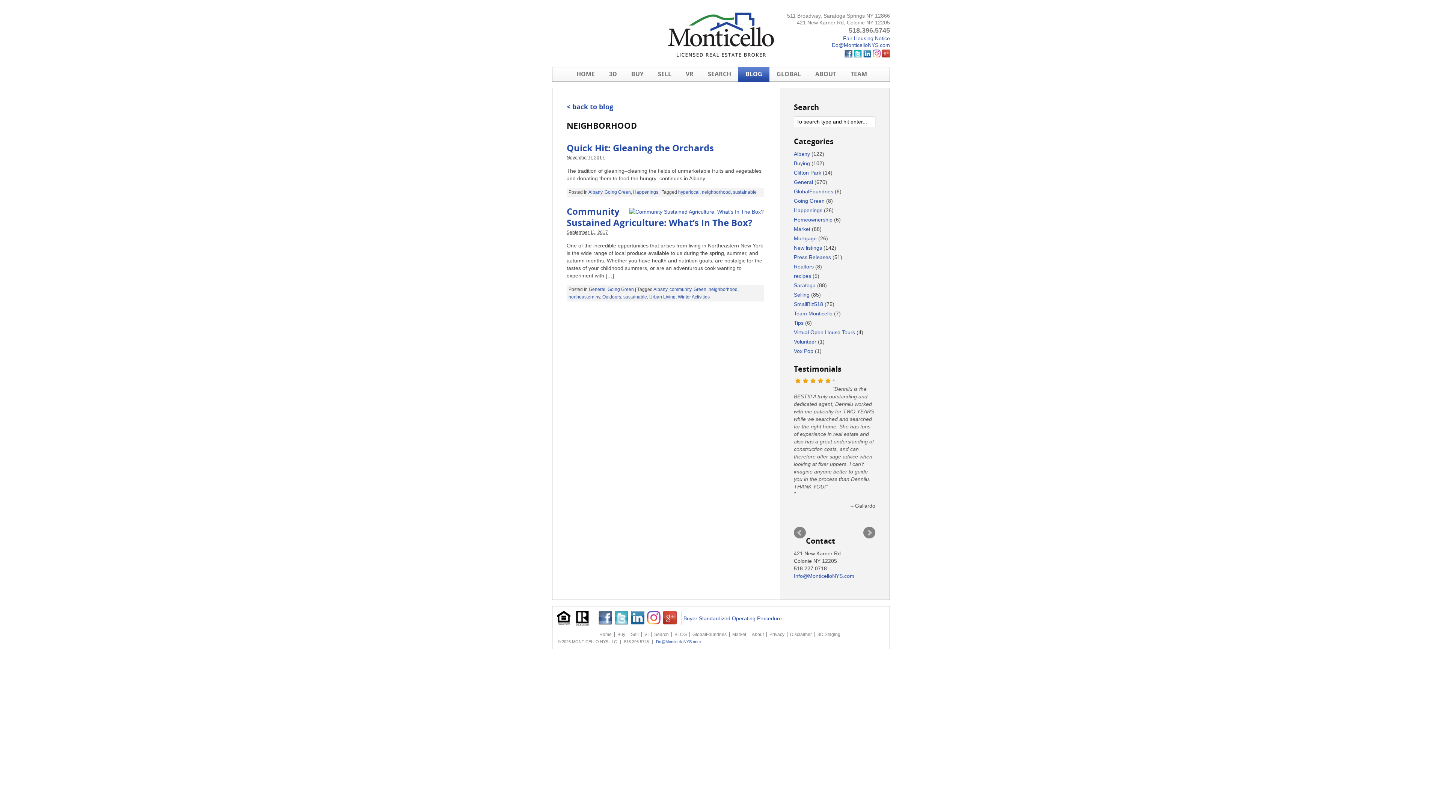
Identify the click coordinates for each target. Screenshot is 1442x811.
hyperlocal (689, 192)
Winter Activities (694, 297)
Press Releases (812, 257)
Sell (664, 74)
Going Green (618, 192)
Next (869, 533)
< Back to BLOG (590, 107)
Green (700, 289)
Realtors (804, 267)
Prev (800, 533)
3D (613, 74)
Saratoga (805, 285)
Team (859, 74)
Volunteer (805, 342)
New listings (808, 248)
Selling (802, 295)
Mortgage (805, 238)
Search (719, 74)
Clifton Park (807, 173)
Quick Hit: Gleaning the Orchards (640, 148)
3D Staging (829, 634)
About (825, 74)
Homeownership (813, 220)
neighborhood (716, 192)
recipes (802, 276)
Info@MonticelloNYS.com (824, 576)
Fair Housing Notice (866, 38)
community (680, 289)
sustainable (745, 192)
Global (789, 74)
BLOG (753, 74)
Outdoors (611, 297)
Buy (637, 74)
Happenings (645, 192)
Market (802, 229)
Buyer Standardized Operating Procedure (732, 618)
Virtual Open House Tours (824, 332)
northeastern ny (584, 297)
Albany (595, 192)
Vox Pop (803, 351)
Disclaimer (801, 634)
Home (585, 74)
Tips (799, 323)
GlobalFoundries (813, 191)
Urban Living (662, 297)
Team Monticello (813, 314)
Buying (802, 163)
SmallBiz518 (808, 304)
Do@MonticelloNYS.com (861, 45)
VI (646, 634)
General (597, 289)
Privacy (776, 634)
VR (690, 74)
